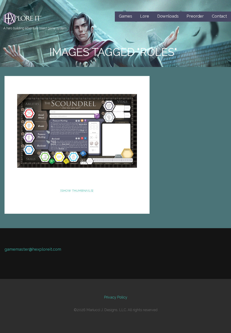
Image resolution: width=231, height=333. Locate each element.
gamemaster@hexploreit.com (33, 249)
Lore (144, 16)
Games (125, 16)
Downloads (168, 16)
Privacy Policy (115, 297)
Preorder (195, 16)
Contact (219, 16)
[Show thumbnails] (76, 190)
